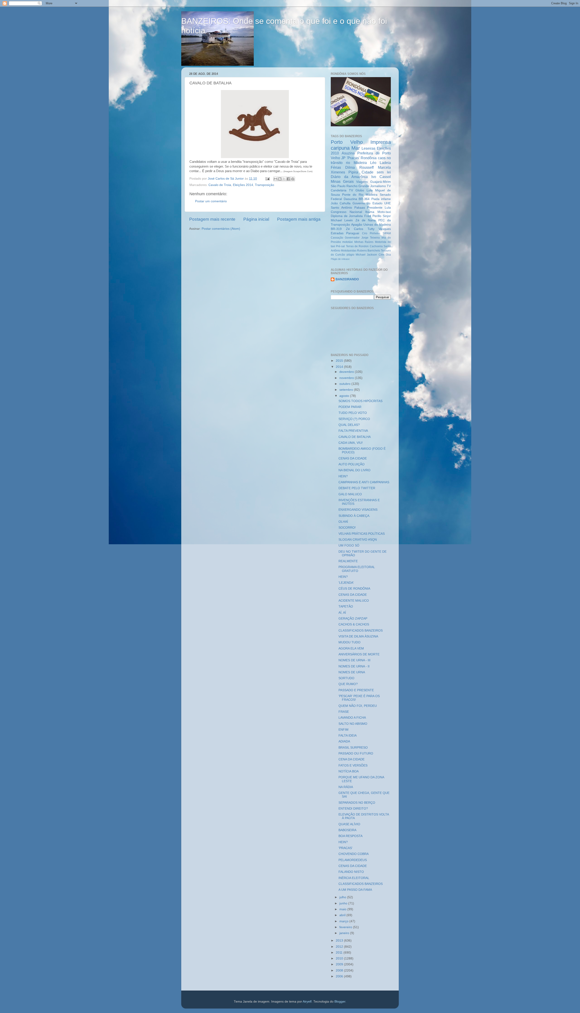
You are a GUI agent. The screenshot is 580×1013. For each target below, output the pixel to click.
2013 (340, 940)
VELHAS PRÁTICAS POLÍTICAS (361, 533)
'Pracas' (353, 158)
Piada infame (381, 199)
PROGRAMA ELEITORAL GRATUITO (356, 568)
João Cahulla (340, 203)
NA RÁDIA (345, 787)
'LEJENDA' (346, 582)
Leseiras (368, 148)
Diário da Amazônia (349, 177)
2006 (340, 976)
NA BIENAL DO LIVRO (354, 470)
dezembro (347, 371)
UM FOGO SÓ (348, 545)
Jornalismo (378, 186)
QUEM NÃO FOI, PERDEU (357, 706)
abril (342, 915)
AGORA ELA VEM (351, 648)
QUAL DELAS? (349, 425)
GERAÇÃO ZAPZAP (352, 618)
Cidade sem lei (376, 172)
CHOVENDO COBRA (353, 854)
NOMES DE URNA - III (354, 660)
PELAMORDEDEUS (352, 860)
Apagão (356, 224)
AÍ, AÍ (342, 612)
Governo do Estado (367, 203)
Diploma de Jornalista (347, 216)
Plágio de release (340, 259)
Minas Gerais (342, 181)
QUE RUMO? (348, 684)
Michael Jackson (366, 254)
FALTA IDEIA (347, 735)
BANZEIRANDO (347, 279)
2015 (340, 360)
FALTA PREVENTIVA (353, 430)
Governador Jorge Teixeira (362, 237)
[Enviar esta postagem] (267, 178)
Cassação (337, 237)
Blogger (339, 1001)
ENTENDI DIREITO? (353, 808)
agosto (344, 396)
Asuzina (348, 153)
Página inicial (256, 219)
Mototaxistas (348, 250)
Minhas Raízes (363, 242)
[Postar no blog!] (280, 179)
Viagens (362, 181)
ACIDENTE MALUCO (353, 600)
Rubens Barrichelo (368, 250)
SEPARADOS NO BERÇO (356, 802)
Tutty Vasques (379, 229)
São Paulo (338, 186)
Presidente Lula (379, 207)
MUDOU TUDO (349, 642)
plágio (350, 254)
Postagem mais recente (212, 219)
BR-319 (336, 229)
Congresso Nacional (346, 212)
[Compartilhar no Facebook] (288, 179)
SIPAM (387, 233)
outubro (345, 384)
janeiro (344, 933)
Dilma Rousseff (359, 167)
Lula (370, 190)
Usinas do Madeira (377, 224)
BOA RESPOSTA (350, 836)
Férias (336, 167)
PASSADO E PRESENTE (356, 690)
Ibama (369, 212)
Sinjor (387, 216)
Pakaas (359, 207)
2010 (340, 958)
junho (343, 903)
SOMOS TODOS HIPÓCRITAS (360, 401)
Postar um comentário (211, 201)
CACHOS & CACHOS (353, 624)
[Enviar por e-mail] (275, 179)
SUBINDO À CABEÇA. (354, 515)
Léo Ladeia (380, 163)
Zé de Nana (365, 220)
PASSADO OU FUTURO (355, 753)
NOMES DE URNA (351, 672)
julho (343, 897)
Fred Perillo (372, 216)
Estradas (337, 233)
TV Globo (356, 190)
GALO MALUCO (350, 494)
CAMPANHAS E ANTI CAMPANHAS (363, 482)
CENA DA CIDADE (351, 759)
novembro (347, 378)
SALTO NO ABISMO (352, 723)
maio (343, 909)
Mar (355, 148)
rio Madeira (356, 163)
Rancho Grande (357, 186)
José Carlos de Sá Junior (226, 178)
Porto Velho (347, 142)
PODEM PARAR (349, 407)
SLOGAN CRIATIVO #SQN (357, 539)
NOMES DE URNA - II (354, 666)
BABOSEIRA (347, 830)
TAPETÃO (345, 606)
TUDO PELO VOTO (352, 413)
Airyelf (307, 1001)
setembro (346, 389)
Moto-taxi (384, 212)
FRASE (343, 711)
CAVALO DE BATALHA (354, 437)
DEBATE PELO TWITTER (356, 488)
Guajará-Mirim (380, 181)
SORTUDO (346, 678)
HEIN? (343, 476)
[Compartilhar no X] (284, 179)
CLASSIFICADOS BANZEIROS (360, 630)
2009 (340, 964)
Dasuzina (350, 199)
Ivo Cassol (381, 177)
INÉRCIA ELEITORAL (353, 878)
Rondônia (369, 158)
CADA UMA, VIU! (350, 442)
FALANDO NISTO (351, 872)
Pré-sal (340, 246)
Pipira (353, 172)
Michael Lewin (342, 220)
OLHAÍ (343, 521)
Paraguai (352, 233)
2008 (340, 970)
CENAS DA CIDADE (352, 458)
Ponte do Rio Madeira (359, 194)
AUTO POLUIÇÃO (351, 464)
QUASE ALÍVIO (349, 824)
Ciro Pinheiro (371, 233)
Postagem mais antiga (299, 219)
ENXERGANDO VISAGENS (357, 509)
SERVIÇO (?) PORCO (354, 419)
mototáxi (347, 242)
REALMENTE (348, 561)
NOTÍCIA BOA (348, 771)
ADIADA (344, 741)
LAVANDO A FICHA (352, 717)
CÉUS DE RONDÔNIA (354, 588)
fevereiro (346, 927)
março (344, 921)
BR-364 (364, 199)
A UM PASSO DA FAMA (355, 889)
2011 (339, 952)
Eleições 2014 (243, 185)
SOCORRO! (347, 527)
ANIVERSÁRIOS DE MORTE (358, 654)
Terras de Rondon (357, 246)
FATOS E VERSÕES (352, 765)
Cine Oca (385, 254)
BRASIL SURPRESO (353, 747)
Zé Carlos (354, 229)
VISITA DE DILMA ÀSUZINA (358, 636)
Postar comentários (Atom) (221, 228)
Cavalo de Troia (219, 185)
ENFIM (343, 729)
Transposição (264, 185)
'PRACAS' (345, 848)
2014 (340, 367)
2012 (340, 946)
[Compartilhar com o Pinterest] (292, 179)
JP (343, 158)
